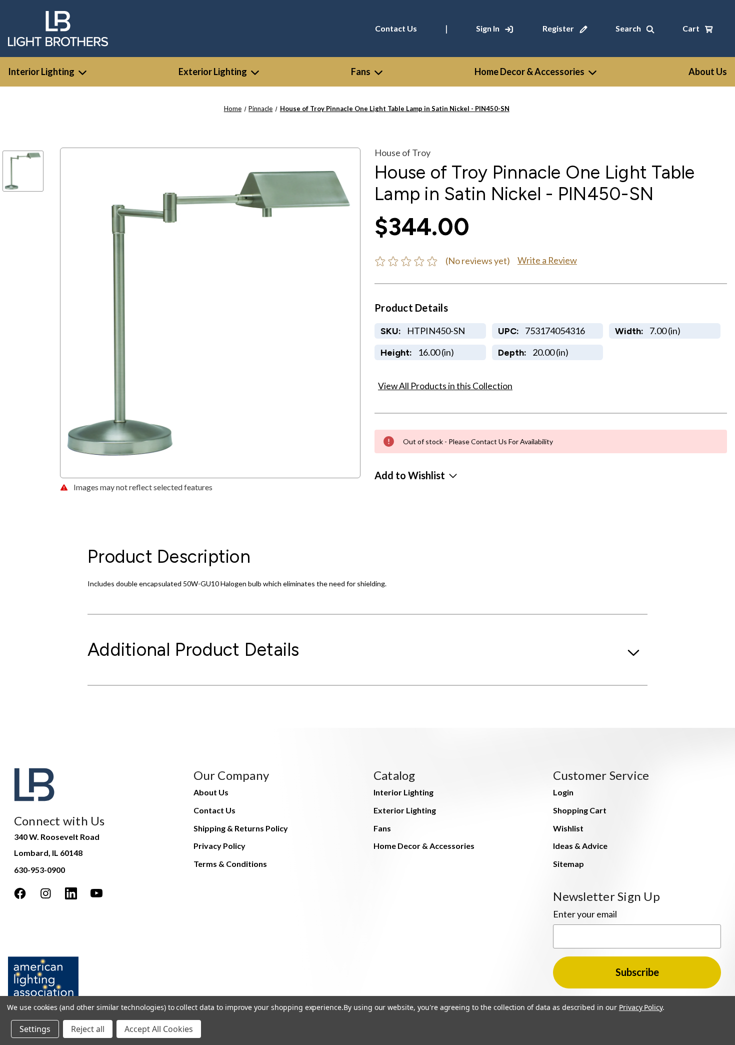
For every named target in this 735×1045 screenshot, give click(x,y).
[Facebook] (20, 893)
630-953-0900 (39, 869)
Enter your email (585, 913)
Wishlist (568, 828)
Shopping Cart (579, 810)
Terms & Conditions (230, 863)
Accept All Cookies (158, 1028)
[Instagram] (46, 893)
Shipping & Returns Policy (241, 828)
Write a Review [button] (547, 260)
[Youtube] (96, 893)
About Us (211, 792)
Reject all (87, 1028)
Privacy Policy (220, 845)
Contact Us (396, 28)
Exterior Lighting (212, 71)
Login (563, 792)
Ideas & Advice (580, 845)
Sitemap (568, 863)
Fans (360, 71)
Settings (35, 1028)
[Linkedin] (71, 893)
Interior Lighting (41, 71)
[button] (415, 475)
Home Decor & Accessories (529, 71)
